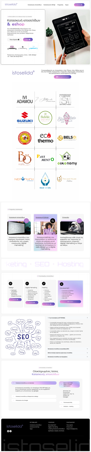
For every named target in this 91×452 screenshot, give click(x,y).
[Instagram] (10, 431)
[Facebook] (8, 431)
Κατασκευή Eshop (42, 217)
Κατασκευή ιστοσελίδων (17, 217)
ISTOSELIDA (33, 422)
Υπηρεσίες (65, 217)
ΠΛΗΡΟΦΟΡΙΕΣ (70, 422)
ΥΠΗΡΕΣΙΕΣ (51, 422)
